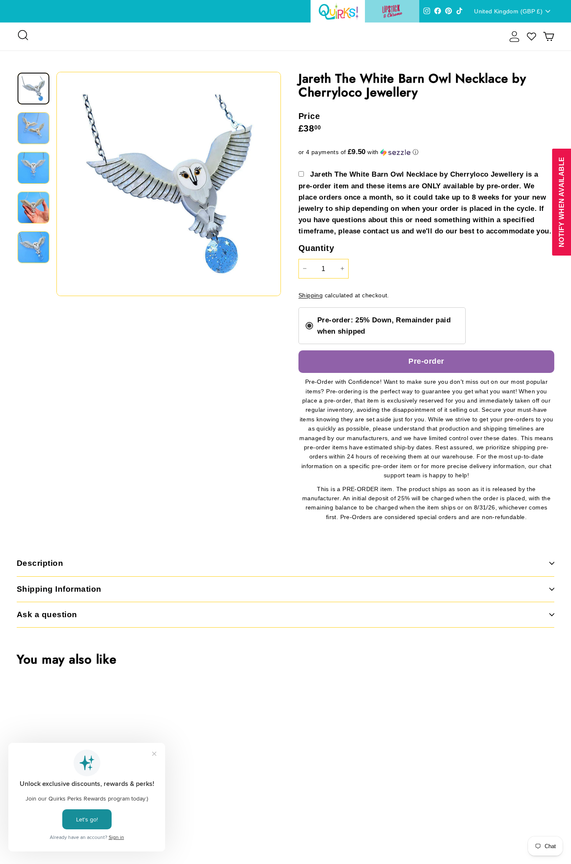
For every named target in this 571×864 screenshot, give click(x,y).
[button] (426, 152)
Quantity (316, 248)
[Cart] (548, 36)
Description (40, 563)
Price (309, 116)
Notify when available (561, 202)
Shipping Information (59, 589)
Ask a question (47, 614)
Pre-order (426, 361)
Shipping (310, 295)
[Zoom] (168, 184)
